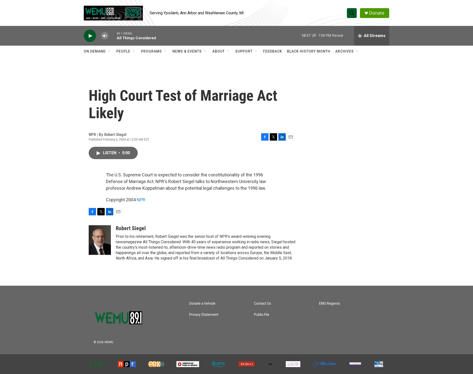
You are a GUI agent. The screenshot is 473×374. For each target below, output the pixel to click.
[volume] (105, 35)
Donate (376, 13)
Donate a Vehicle (202, 303)
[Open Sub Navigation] (109, 51)
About (218, 51)
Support (244, 51)
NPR (141, 199)
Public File (261, 315)
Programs (151, 51)
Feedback (272, 51)
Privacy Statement (203, 315)
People (123, 51)
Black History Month (308, 51)
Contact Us (262, 303)
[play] (90, 36)
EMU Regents (329, 303)
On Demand (95, 51)
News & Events (187, 51)
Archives (344, 51)
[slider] (112, 35)
